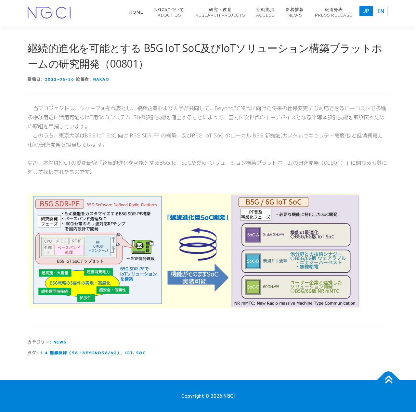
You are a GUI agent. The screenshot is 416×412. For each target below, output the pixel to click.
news (60, 342)
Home (136, 12)
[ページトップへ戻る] (388, 380)
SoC (141, 352)
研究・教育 (220, 12)
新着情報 (295, 12)
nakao (101, 79)
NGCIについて (169, 12)
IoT (129, 352)
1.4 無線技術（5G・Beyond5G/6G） (80, 352)
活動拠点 (265, 12)
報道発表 (333, 12)
